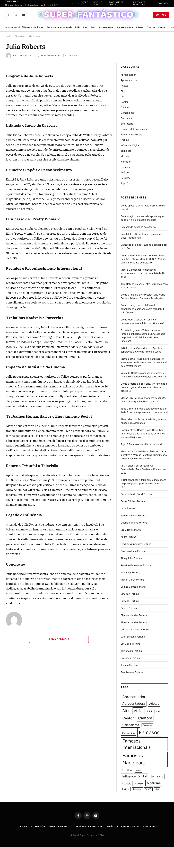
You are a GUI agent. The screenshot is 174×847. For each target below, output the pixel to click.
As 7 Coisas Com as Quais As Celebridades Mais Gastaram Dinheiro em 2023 (143, 469)
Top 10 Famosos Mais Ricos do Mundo (142, 444)
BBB (77, 27)
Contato (160, 15)
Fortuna (125, 139)
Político (125, 172)
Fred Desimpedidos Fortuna (136, 544)
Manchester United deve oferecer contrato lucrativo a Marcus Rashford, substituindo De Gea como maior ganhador (144, 455)
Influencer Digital (130, 145)
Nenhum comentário (50, 55)
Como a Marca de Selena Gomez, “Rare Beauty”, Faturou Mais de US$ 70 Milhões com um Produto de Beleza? (143, 259)
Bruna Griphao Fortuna (133, 501)
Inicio (8, 36)
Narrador (126, 161)
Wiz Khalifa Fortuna (131, 650)
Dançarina (126, 118)
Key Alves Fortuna (130, 572)
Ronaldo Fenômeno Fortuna (136, 565)
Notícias (125, 167)
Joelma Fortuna (129, 665)
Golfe (138, 770)
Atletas (139, 27)
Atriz (93, 27)
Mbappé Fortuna (130, 593)
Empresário (127, 123)
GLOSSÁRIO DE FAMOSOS (127, 3)
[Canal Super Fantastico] (87, 15)
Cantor (162, 27)
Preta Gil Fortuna (130, 600)
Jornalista (126, 150)
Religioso (125, 177)
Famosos (149, 732)
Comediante (127, 112)
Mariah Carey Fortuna (132, 579)
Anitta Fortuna (128, 536)
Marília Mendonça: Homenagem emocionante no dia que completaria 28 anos (143, 273)
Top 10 (124, 183)
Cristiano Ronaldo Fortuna (135, 629)
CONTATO (163, 3)
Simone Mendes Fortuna (134, 615)
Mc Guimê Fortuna (131, 529)
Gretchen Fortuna (130, 657)
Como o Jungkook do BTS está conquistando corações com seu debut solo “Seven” (142, 309)
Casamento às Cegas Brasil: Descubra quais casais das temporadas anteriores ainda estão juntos (143, 434)
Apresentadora (125, 27)
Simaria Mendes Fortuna (134, 622)
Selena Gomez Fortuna (133, 586)
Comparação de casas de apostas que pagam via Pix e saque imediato (39, 5)
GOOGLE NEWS (112, 3)
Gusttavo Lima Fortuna (133, 551)
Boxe (158, 711)
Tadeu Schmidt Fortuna (133, 515)
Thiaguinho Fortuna (131, 558)
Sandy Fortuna (129, 608)
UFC (157, 789)
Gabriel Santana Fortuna (134, 522)
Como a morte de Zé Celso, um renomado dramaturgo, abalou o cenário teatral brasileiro (144, 387)
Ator (85, 27)
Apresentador (106, 27)
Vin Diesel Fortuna (130, 643)
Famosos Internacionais (59, 27)
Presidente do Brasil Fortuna (136, 494)
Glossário (19, 36)
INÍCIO (93, 3)
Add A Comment (59, 639)
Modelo (125, 156)
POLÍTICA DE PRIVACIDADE (145, 3)
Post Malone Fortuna (132, 672)
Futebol (127, 770)
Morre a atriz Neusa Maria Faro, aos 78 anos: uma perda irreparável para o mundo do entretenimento (144, 362)
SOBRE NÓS (102, 3)
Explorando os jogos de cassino (138, 226)
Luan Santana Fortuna (133, 636)
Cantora (151, 27)
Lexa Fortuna (128, 508)
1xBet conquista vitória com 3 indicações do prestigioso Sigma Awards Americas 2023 (143, 483)
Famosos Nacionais (33, 27)
